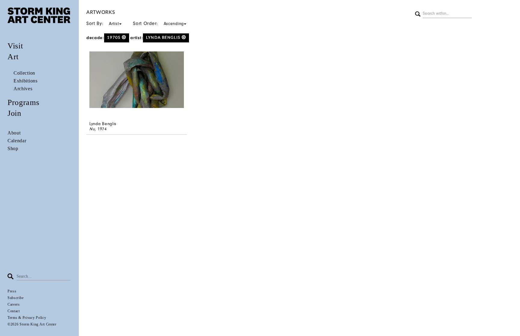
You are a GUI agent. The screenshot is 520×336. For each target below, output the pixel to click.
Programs (23, 102)
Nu (92, 128)
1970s (114, 38)
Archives (23, 88)
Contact (14, 311)
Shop (13, 148)
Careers (14, 304)
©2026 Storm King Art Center (32, 324)
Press (12, 291)
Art (13, 56)
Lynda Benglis (163, 38)
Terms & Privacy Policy (27, 318)
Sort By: (102, 23)
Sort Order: (158, 23)
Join (14, 113)
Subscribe (15, 298)
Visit (15, 46)
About (14, 132)
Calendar (17, 140)
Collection (24, 73)
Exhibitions (26, 80)
